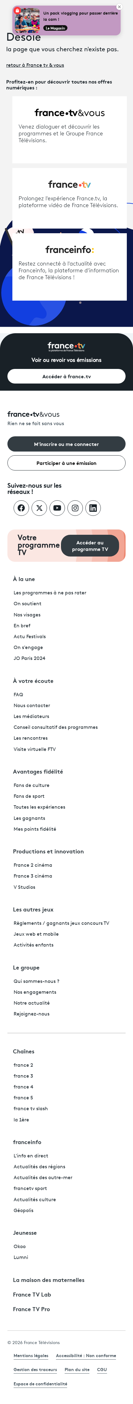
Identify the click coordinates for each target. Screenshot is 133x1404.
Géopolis (23, 1210)
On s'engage (28, 647)
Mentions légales (31, 1355)
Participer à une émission (66, 462)
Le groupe (26, 967)
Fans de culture (31, 785)
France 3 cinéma (33, 876)
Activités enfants (34, 945)
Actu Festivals (30, 636)
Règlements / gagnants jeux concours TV (61, 923)
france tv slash (31, 1108)
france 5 (23, 1098)
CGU (102, 1369)
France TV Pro (31, 1309)
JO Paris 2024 (29, 658)
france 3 (23, 1076)
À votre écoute (33, 680)
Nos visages (27, 615)
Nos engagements (35, 992)
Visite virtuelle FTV (35, 749)
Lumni (21, 1257)
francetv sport (30, 1188)
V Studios (24, 887)
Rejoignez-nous (31, 1014)
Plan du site (77, 1369)
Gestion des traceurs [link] (35, 1369)
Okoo (20, 1246)
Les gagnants (29, 818)
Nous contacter (32, 705)
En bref (22, 626)
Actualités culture (35, 1199)
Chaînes (23, 1051)
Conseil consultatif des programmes (56, 727)
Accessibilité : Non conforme (86, 1355)
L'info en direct (31, 1156)
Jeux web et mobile (36, 934)
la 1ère (21, 1120)
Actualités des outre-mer (43, 1177)
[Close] (119, 7)
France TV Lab (32, 1294)
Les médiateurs (31, 716)
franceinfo (27, 1142)
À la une (24, 579)
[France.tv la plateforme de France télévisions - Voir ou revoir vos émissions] (66, 346)
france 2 (23, 1065)
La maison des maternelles (48, 1279)
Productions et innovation (48, 851)
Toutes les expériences (39, 807)
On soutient (27, 604)
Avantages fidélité (38, 771)
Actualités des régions (39, 1167)
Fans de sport (29, 796)
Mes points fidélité (35, 829)
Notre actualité (32, 1003)
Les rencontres (31, 738)
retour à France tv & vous (35, 65)
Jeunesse (25, 1232)
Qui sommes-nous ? (36, 981)
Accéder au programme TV (90, 545)
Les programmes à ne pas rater (50, 593)
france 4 (23, 1087)
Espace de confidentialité (40, 1383)
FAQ (18, 695)
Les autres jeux (33, 909)
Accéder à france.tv (66, 375)
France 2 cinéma (33, 865)
